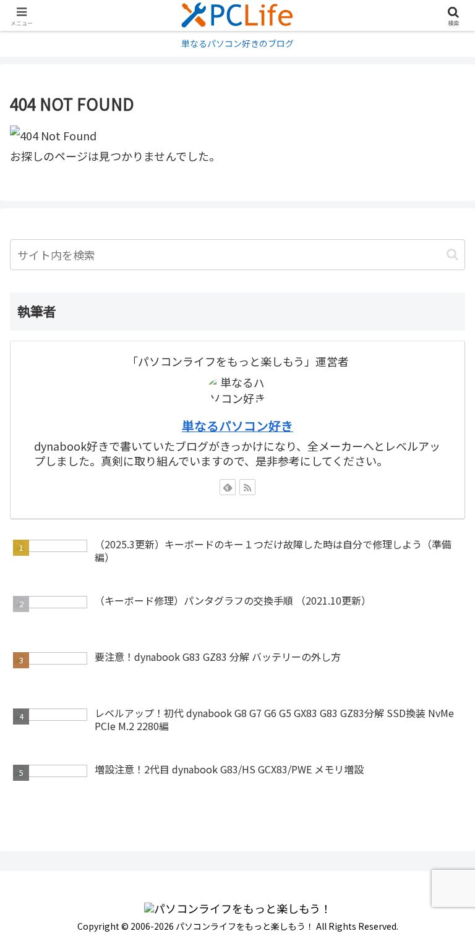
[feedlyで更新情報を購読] (228, 487)
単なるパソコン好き (237, 426)
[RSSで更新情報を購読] (247, 487)
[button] (452, 254)
